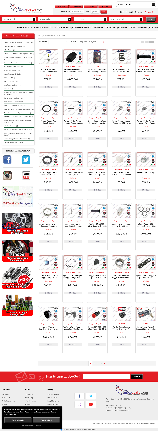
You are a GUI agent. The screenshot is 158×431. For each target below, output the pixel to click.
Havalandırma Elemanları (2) (13, 102)
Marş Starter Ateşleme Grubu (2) (14, 105)
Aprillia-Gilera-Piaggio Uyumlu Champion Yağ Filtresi (121, 328)
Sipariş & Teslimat (53, 404)
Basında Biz (6, 398)
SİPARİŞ (50, 390)
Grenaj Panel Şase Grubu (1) (13, 98)
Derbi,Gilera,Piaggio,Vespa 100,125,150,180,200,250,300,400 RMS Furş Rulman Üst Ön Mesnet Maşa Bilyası (121, 71)
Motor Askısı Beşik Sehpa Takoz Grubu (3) (18, 113)
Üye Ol (124, 12)
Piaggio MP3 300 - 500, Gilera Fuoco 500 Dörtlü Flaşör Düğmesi (97, 328)
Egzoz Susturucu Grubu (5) (12, 74)
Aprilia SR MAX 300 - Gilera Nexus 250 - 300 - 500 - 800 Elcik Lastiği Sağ (97, 225)
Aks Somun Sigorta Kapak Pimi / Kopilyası (73, 225)
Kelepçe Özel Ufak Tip (145, 173)
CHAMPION (121, 324)
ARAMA (73, 42)
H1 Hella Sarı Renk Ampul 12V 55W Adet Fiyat (48, 71)
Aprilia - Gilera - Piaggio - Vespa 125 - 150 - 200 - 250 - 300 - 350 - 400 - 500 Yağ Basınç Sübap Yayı (146, 277)
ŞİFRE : (88, 12)
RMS (97, 66)
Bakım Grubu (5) (9, 50)
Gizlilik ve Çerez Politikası (33, 426)
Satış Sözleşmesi (53, 401)
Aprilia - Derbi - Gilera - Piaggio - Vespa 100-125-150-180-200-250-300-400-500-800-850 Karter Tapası (48, 277)
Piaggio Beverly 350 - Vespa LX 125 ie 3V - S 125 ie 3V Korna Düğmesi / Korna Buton (97, 277)
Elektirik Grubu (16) (10, 78)
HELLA (48, 66)
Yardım (91, 7)
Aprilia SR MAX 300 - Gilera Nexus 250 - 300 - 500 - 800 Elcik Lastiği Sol (145, 71)
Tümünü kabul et (46, 420)
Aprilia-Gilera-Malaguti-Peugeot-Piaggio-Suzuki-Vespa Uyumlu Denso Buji (145, 328)
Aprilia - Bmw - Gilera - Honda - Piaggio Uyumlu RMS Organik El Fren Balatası (97, 71)
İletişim (106, 7)
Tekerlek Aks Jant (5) (11, 126)
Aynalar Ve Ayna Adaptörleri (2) (14, 46)
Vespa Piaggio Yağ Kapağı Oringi (48, 122)
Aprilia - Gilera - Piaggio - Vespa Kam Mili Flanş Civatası (121, 122)
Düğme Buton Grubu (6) (12, 70)
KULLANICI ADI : (66, 12)
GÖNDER (137, 377)
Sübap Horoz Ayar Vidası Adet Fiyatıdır (73, 174)
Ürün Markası (42, 42)
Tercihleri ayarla (18, 420)
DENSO (145, 324)
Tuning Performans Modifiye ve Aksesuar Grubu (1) (18, 134)
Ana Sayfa (41, 36)
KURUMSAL (6, 390)
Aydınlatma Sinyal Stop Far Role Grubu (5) (18, 43)
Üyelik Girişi (29, 398)
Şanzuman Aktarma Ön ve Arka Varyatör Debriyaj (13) (17, 121)
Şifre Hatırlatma (136, 12)
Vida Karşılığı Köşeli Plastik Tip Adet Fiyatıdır (121, 174)
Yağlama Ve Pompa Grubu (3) (13, 143)
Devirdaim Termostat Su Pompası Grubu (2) (18, 63)
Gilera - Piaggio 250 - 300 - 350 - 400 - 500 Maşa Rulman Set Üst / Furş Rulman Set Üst (146, 225)
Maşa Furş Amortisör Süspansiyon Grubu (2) (19, 109)
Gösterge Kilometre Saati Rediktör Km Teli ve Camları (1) (18, 93)
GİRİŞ (103, 12)
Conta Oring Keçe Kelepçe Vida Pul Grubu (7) (18, 58)
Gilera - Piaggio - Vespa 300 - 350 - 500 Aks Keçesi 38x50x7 (48, 174)
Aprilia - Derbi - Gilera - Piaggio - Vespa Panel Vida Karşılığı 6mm (146, 122)
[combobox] (19, 19)
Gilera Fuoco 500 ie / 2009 (55, 36)
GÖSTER (151, 19)
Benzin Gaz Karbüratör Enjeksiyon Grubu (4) (19, 54)
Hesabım (28, 404)
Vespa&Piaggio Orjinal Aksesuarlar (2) (17, 139)
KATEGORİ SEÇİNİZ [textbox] (118, 19)
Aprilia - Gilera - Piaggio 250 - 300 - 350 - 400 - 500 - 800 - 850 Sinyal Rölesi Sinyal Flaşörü (73, 71)
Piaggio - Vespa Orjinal (73, 66)
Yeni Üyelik (29, 394)
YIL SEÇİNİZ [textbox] (80, 19)
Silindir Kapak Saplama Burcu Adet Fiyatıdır (97, 122)
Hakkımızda (77, 7)
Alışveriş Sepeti (53, 394)
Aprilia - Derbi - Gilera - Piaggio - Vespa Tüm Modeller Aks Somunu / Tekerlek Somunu (97, 174)
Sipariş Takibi (52, 398)
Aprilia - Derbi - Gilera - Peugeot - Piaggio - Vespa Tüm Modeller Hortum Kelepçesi (48, 225)
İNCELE (49, 87)
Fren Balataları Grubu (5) (12, 85)
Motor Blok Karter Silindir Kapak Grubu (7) (18, 117)
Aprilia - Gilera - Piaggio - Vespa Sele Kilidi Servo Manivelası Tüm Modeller (73, 328)
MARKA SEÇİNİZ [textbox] (10, 19)
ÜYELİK (27, 390)
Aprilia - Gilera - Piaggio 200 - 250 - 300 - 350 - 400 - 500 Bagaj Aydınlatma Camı (121, 225)
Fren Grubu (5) (8, 89)
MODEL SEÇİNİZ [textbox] (45, 19)
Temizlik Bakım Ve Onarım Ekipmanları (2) (18, 130)
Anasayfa (62, 7)
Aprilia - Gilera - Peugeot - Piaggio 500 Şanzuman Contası (72, 277)
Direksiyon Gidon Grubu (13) (13, 67)
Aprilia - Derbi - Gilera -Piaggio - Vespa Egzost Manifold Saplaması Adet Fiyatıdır (73, 122)
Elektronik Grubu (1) (10, 81)
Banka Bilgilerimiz (8, 401)
